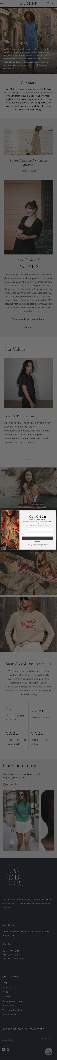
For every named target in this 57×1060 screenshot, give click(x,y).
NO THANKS (37, 541)
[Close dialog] (54, 511)
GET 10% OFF (37, 538)
